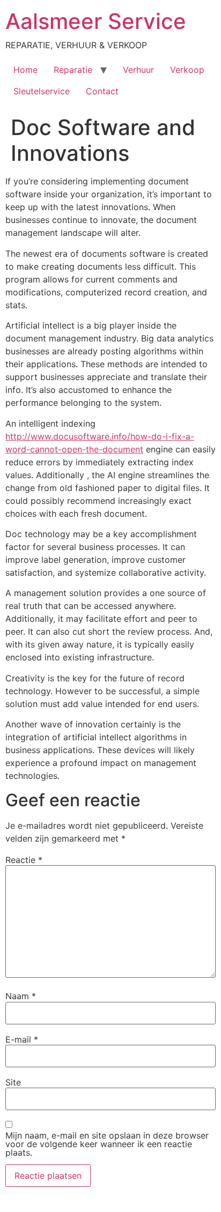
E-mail (21, 1039)
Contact (102, 91)
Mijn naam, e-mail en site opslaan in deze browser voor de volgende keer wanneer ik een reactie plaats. (107, 1144)
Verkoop (187, 69)
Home (25, 69)
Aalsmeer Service (95, 21)
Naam (20, 996)
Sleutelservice (41, 91)
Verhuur (138, 69)
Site (13, 1082)
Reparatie (73, 69)
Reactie (23, 860)
